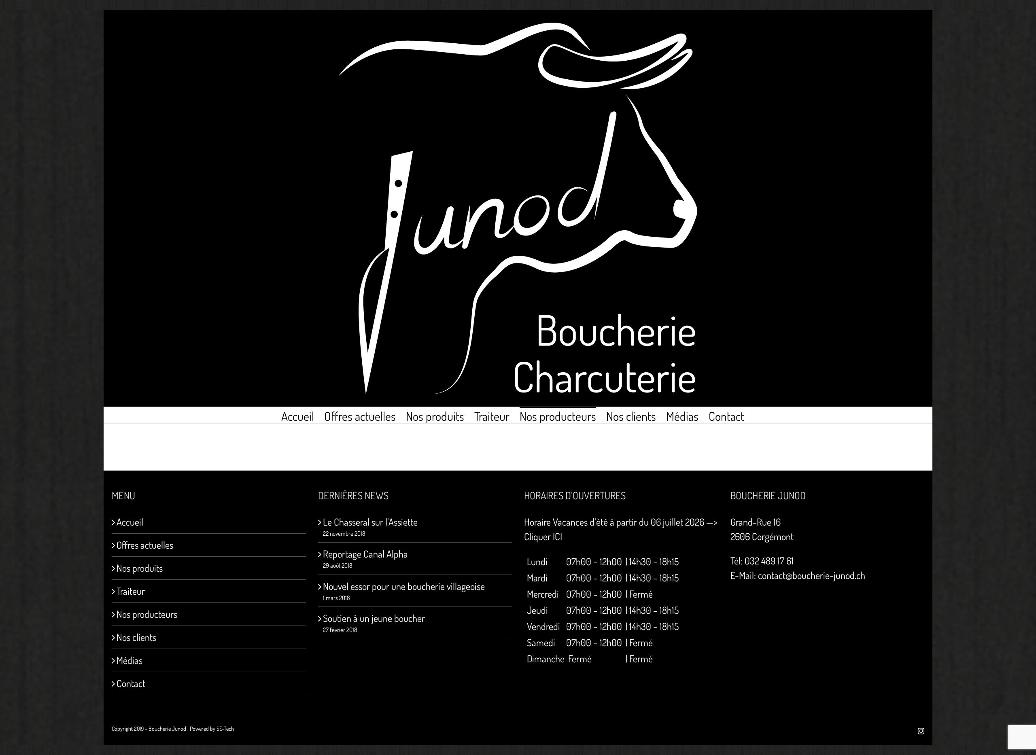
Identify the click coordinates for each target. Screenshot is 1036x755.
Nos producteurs (147, 614)
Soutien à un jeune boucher (374, 618)
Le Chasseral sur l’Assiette (370, 521)
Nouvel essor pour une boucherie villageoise (404, 586)
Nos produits (140, 568)
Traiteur (131, 591)
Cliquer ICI (543, 536)
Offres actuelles (145, 545)
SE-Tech (225, 728)
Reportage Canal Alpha (365, 553)
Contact (131, 683)
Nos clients (136, 637)
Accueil (130, 521)
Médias (129, 660)
